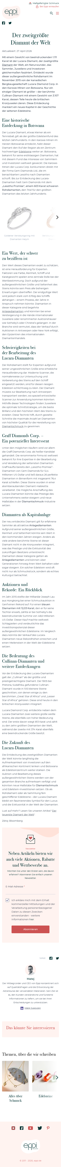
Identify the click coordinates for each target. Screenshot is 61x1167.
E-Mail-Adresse (15, 886)
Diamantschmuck (13, 426)
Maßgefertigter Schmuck (46, 3)
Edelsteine (25, 151)
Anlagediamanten (13, 311)
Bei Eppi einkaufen (49, 7)
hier (31, 919)
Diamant (7, 65)
